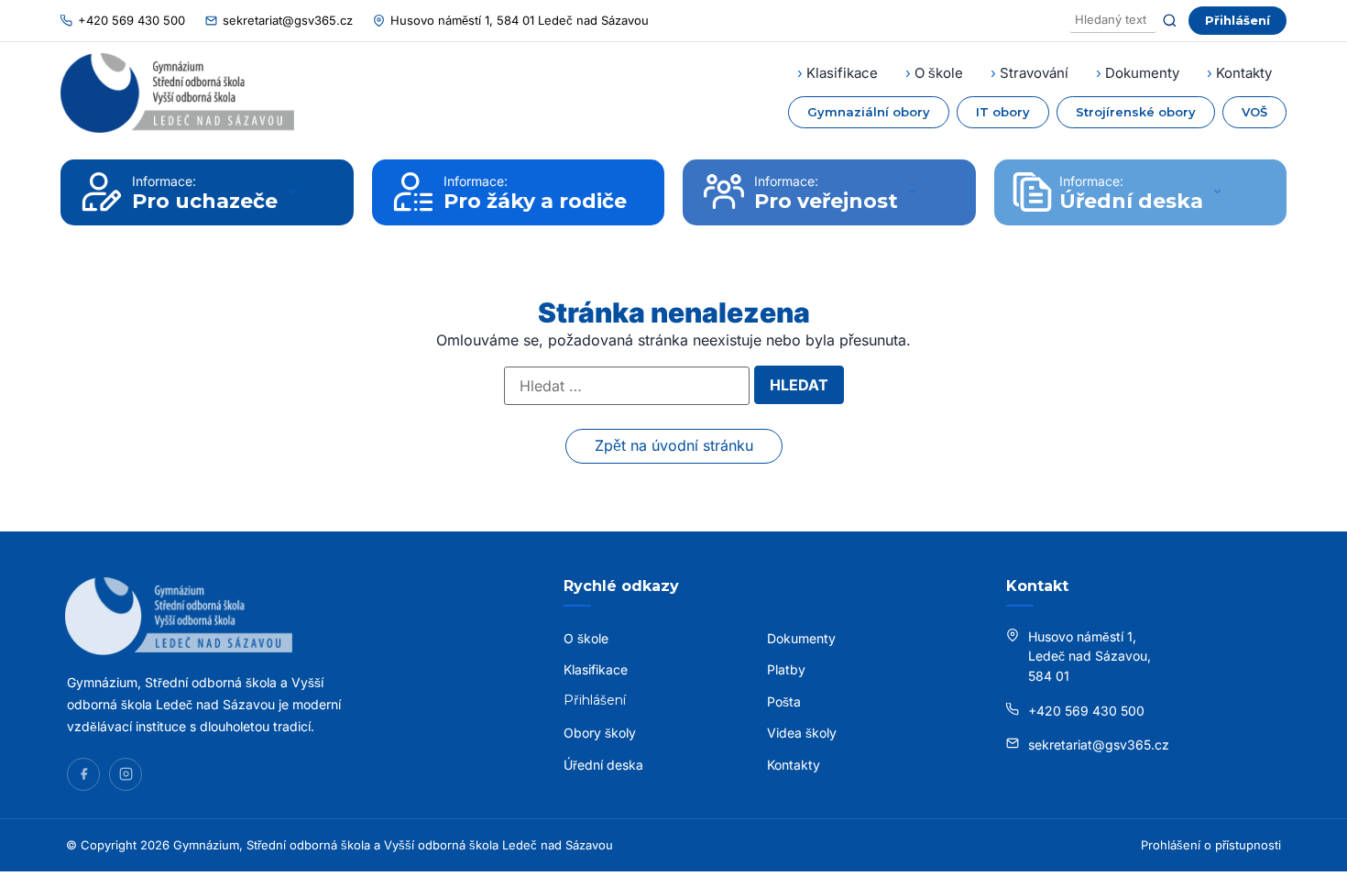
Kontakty (1244, 73)
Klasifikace (842, 73)
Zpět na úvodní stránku (674, 445)
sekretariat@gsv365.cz (288, 20)
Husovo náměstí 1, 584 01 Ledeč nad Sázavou (519, 20)
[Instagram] (125, 774)
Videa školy (802, 732)
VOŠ (1254, 111)
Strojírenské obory (1136, 111)
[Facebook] (83, 774)
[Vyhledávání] (1112, 20)
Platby (786, 669)
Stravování (1034, 73)
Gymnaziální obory (868, 111)
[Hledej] (1169, 20)
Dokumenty (1142, 73)
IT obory (1003, 111)
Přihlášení (1237, 20)
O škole (938, 73)
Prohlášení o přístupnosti (1211, 845)
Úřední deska (603, 764)
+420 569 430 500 (131, 20)
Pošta (784, 701)
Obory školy (600, 732)
